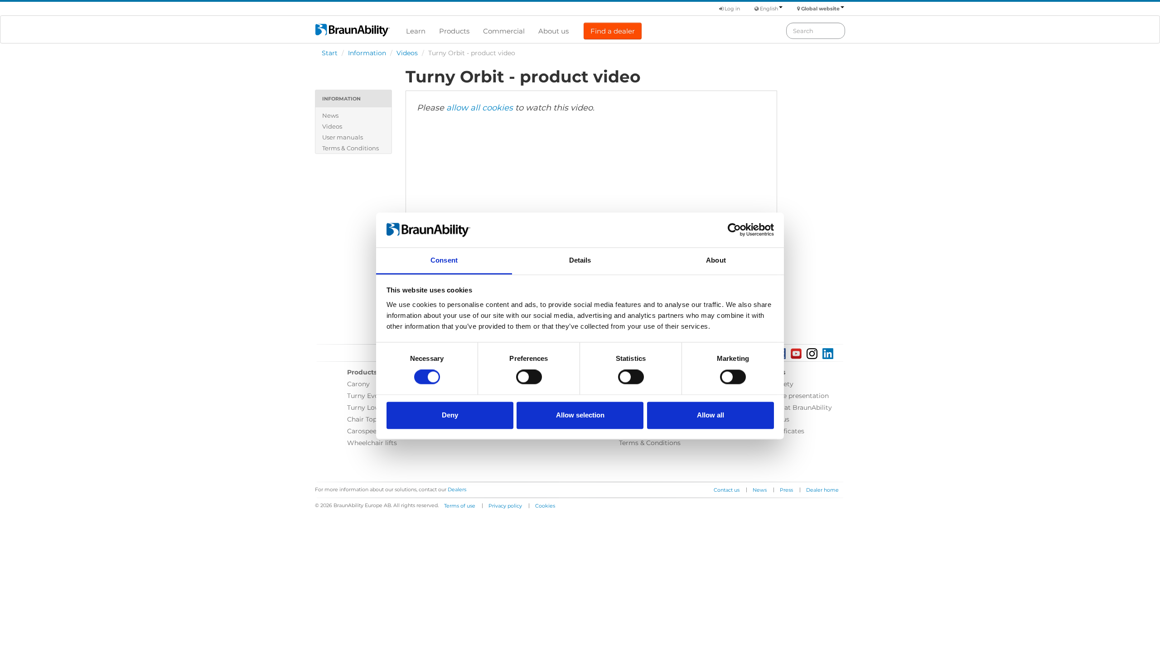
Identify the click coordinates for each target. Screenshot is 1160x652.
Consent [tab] (444, 260)
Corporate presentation (792, 395)
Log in (731, 8)
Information (367, 53)
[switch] (529, 377)
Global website (820, 8)
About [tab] (716, 260)
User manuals (342, 137)
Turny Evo (363, 395)
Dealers (457, 489)
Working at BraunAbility (793, 407)
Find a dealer (612, 31)
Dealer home (822, 490)
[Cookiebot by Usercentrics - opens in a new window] (734, 230)
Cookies (545, 506)
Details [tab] (580, 260)
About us (553, 31)
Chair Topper (367, 419)
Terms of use (459, 506)
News (330, 115)
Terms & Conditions (350, 148)
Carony (358, 384)
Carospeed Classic (375, 431)
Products (454, 31)
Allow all (710, 415)
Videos (407, 53)
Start (330, 53)
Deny (450, 415)
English (769, 8)
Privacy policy (505, 506)
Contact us (727, 490)
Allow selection (580, 415)
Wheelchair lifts (372, 442)
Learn (415, 31)
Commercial (504, 31)
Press (786, 490)
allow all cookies (479, 108)
